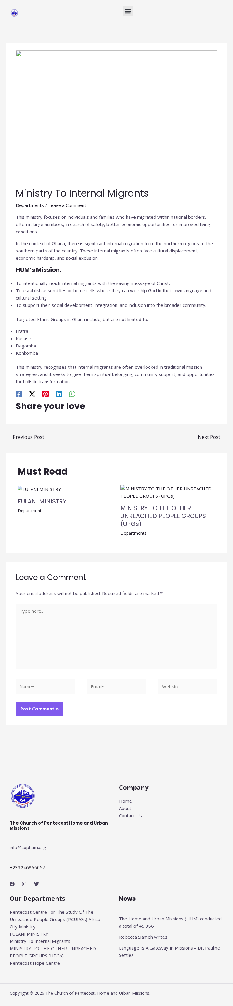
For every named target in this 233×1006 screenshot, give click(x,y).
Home (125, 801)
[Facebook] (19, 393)
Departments (30, 205)
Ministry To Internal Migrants (40, 941)
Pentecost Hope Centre (35, 963)
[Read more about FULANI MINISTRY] (39, 489)
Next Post (212, 437)
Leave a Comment (67, 205)
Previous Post (25, 437)
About (125, 808)
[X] (32, 393)
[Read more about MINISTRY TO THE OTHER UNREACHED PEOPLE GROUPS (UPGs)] (168, 492)
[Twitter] (36, 884)
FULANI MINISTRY (42, 501)
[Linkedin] (59, 393)
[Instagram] (24, 884)
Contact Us (130, 815)
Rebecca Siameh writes (143, 937)
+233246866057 (27, 867)
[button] (128, 11)
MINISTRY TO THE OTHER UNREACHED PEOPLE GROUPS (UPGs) (163, 516)
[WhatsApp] (72, 393)
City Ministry (22, 926)
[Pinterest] (45, 393)
